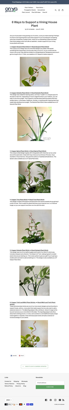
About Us (18, 386)
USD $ (8, 400)
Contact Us (8, 381)
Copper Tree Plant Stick (19, 199)
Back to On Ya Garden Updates (35, 366)
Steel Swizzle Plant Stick (39, 93)
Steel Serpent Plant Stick (40, 46)
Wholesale (24, 381)
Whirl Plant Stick (29, 310)
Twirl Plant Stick (44, 312)
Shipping (16, 381)
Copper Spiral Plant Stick (19, 151)
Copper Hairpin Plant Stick (20, 250)
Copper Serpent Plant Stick (20, 46)
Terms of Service (9, 383)
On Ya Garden (61, 404)
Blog (24, 386)
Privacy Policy (21, 383)
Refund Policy (9, 386)
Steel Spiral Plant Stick (38, 151)
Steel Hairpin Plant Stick (39, 250)
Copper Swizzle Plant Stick (20, 93)
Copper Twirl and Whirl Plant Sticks (23, 302)
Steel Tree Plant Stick (36, 199)
